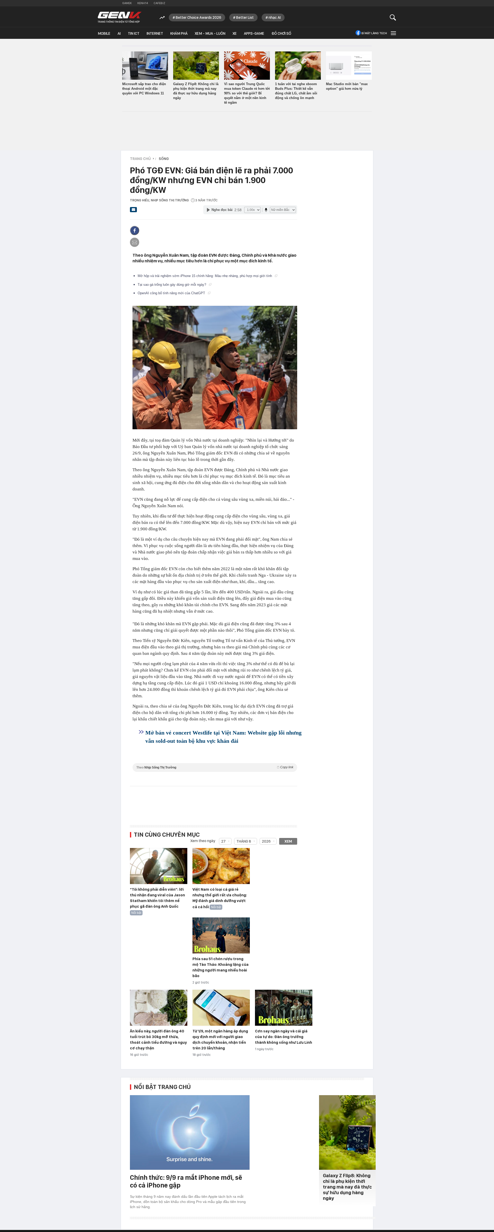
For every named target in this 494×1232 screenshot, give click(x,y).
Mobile (104, 33)
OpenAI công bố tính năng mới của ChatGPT (172, 293)
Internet (155, 33)
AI (119, 33)
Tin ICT (133, 33)
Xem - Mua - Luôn (210, 33)
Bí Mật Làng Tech (374, 33)
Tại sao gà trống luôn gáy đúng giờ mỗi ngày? (172, 285)
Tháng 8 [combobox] (243, 841)
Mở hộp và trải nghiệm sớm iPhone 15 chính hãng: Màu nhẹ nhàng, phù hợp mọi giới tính (205, 276)
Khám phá (179, 33)
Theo (214, 767)
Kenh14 (142, 3)
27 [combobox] (223, 841)
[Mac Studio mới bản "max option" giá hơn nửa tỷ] (349, 65)
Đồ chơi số (281, 33)
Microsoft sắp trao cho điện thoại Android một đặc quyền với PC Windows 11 (144, 88)
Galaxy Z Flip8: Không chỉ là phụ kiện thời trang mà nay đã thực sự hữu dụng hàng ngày (347, 1187)
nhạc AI (275, 17)
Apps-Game (254, 33)
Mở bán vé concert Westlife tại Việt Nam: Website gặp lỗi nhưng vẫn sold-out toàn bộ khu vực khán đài (223, 736)
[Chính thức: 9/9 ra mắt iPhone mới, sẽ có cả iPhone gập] (190, 1132)
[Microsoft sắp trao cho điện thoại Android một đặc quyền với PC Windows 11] (145, 65)
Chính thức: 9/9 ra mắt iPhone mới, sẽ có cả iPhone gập (186, 1181)
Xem (288, 841)
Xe (235, 33)
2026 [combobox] (266, 841)
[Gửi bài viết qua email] (133, 211)
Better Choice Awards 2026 (198, 17)
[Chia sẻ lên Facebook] (134, 230)
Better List (245, 17)
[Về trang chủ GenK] (119, 17)
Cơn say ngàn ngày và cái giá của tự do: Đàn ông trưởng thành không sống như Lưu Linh (283, 1037)
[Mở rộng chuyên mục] (393, 33)
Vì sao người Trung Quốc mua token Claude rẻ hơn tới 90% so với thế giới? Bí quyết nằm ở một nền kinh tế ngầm (247, 93)
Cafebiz (159, 3)
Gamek (127, 3)
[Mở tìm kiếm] (393, 17)
